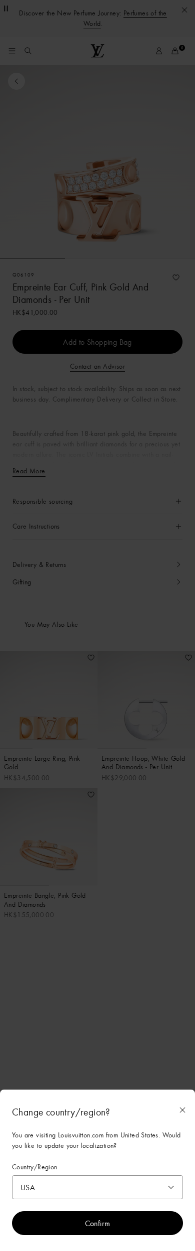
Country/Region (35, 1167)
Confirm (97, 1223)
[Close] (182, 1110)
